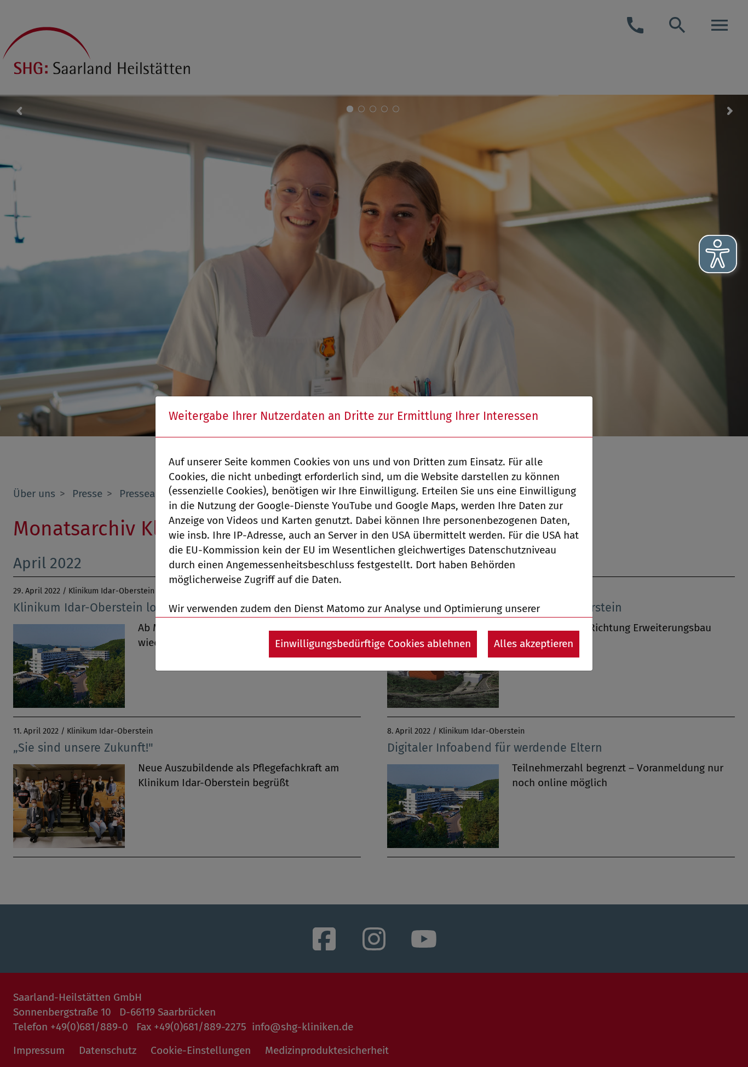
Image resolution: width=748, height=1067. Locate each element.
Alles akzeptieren (533, 643)
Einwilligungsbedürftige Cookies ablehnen (373, 643)
